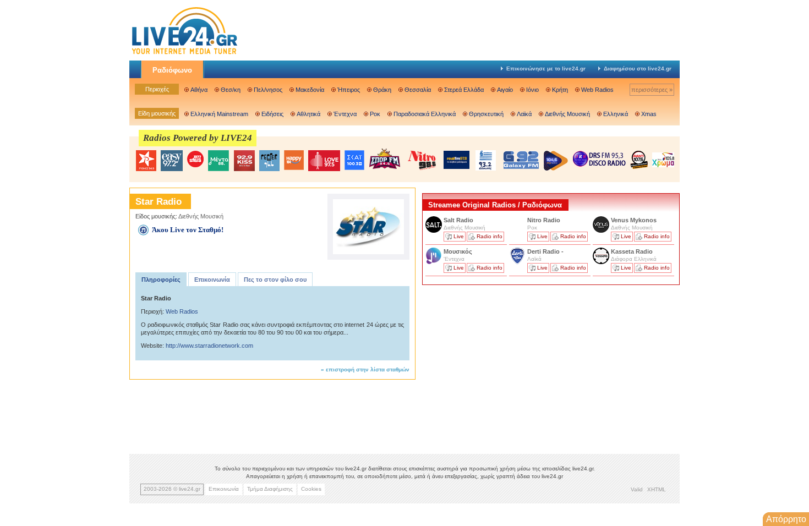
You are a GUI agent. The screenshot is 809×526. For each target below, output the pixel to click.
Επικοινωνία (212, 279)
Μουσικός (458, 251)
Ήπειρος (348, 89)
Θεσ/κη (230, 89)
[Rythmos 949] (145, 160)
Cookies (311, 489)
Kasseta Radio (632, 251)
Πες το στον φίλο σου (275, 279)
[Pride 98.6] (422, 160)
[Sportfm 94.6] (385, 159)
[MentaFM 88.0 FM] (218, 160)
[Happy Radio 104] (294, 160)
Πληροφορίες (161, 279)
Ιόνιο (532, 89)
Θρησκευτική (486, 114)
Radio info (489, 236)
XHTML (656, 489)
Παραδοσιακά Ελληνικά (424, 114)
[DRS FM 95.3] (599, 159)
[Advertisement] (504, 365)
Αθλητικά (308, 114)
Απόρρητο (786, 519)
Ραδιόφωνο (172, 70)
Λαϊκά (524, 114)
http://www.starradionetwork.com (209, 345)
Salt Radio (459, 220)
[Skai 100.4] (354, 160)
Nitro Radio (543, 220)
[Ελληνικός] (486, 160)
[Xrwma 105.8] (663, 159)
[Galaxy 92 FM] (521, 159)
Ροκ (375, 114)
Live (458, 236)
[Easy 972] (172, 160)
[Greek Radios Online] (184, 53)
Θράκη (382, 89)
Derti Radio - (545, 251)
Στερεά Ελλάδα (464, 89)
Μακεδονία (310, 89)
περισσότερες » (652, 89)
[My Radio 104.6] (556, 160)
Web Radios (597, 89)
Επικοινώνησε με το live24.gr (546, 68)
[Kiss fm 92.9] (244, 160)
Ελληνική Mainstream (219, 114)
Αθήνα (198, 89)
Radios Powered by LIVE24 (197, 138)
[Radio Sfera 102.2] (195, 159)
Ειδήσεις (272, 114)
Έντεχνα (345, 114)
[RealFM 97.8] (456, 159)
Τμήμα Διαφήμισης (270, 489)
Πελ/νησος (268, 89)
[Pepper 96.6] (269, 160)
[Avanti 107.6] (639, 159)
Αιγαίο (505, 89)
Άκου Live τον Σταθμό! (187, 230)
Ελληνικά (615, 114)
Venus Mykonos (634, 220)
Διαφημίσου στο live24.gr (637, 68)
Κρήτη (560, 89)
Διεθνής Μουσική (567, 114)
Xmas (649, 114)
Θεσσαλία (417, 89)
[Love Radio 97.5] (324, 160)
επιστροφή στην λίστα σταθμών (367, 369)
